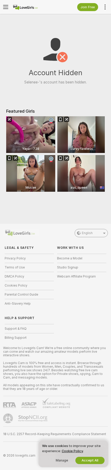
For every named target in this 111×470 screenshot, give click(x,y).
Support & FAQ (16, 328)
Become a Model (69, 258)
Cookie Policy (72, 451)
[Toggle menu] (5, 7)
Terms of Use (15, 267)
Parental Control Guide (21, 294)
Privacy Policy (15, 258)
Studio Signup (67, 267)
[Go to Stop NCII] (33, 418)
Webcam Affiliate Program (76, 276)
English (87, 233)
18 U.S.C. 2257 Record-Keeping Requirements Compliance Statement (54, 434)
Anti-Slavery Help (18, 303)
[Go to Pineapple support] (8, 418)
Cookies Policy (16, 285)
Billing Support (16, 338)
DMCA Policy (14, 276)
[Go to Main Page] (33, 7)
